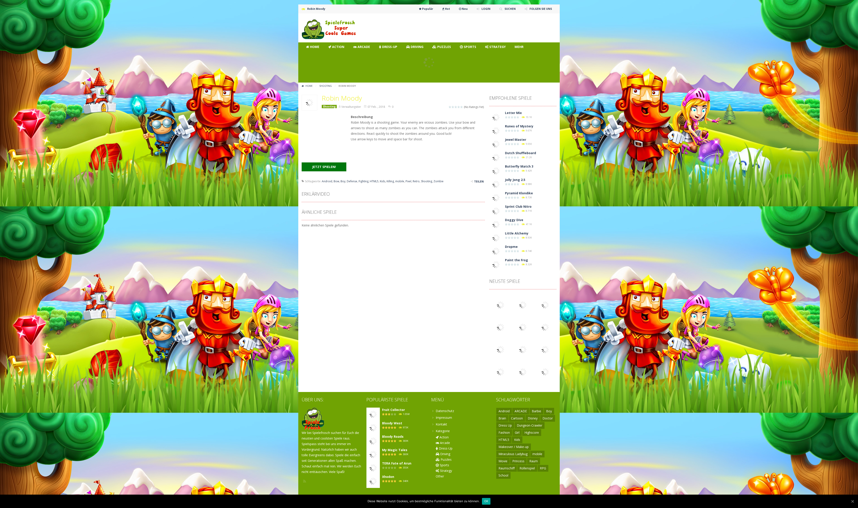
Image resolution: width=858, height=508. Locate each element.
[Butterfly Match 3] (496, 170)
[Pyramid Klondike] (496, 197)
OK (486, 501)
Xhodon (388, 477)
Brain (502, 418)
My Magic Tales (394, 450)
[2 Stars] (453, 107)
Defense (352, 181)
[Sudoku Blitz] (545, 371)
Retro (416, 181)
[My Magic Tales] (373, 454)
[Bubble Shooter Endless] (523, 371)
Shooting (325, 85)
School (503, 475)
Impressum (444, 417)
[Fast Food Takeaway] (500, 371)
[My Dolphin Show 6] (523, 305)
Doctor (548, 418)
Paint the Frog (516, 260)
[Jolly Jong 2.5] (496, 184)
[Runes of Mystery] (496, 130)
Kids (382, 181)
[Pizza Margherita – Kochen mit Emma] (545, 349)
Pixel (408, 181)
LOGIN (486, 9)
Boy (343, 181)
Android (327, 181)
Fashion (504, 432)
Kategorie (443, 431)
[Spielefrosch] (330, 27)
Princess (518, 461)
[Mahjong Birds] (545, 327)
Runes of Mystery (519, 126)
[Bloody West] (500, 349)
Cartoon (517, 418)
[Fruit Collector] (373, 414)
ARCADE (521, 411)
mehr (519, 47)
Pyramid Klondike (519, 193)
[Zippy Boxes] (500, 327)
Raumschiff (506, 468)
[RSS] (305, 481)
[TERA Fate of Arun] (373, 467)
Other (440, 476)
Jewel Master (515, 139)
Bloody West (392, 423)
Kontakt (441, 424)
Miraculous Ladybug (513, 454)
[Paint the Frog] (496, 264)
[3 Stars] (455, 107)
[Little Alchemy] (496, 237)
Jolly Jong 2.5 (515, 180)
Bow (336, 181)
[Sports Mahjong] (500, 305)
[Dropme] (496, 251)
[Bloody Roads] (373, 441)
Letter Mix (513, 113)
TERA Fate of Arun (396, 463)
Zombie (438, 181)
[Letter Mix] (496, 117)
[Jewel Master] (496, 144)
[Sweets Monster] (523, 349)
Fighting (363, 181)
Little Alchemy (516, 233)
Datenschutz (445, 411)
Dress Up (505, 425)
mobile (399, 181)
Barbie (536, 411)
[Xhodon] (373, 481)
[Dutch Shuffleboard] (496, 157)
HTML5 (374, 181)
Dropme (511, 247)
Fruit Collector (393, 410)
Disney (533, 418)
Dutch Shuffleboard (520, 153)
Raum (533, 461)
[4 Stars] (458, 107)
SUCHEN (510, 9)
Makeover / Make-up (513, 447)
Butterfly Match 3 (519, 166)
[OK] (852, 501)
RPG (543, 468)
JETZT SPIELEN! (324, 167)
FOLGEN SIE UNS (541, 9)
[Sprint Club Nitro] (496, 211)
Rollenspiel (527, 468)
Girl (517, 432)
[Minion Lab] (545, 305)
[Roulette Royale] (523, 327)
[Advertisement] (475, 27)
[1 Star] (450, 107)
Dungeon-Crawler (529, 425)
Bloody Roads (393, 436)
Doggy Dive (514, 220)
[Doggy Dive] (496, 224)
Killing (390, 181)
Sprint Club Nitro (518, 206)
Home (309, 85)
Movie (502, 461)
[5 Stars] (461, 107)
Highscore (531, 432)
